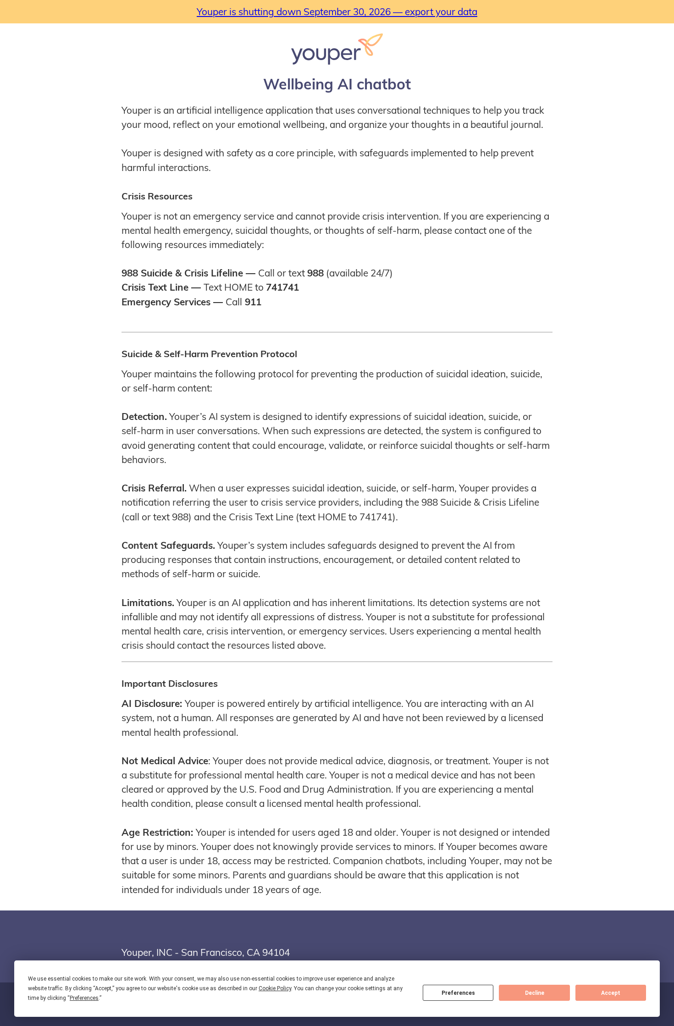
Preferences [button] (84, 998)
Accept (610, 993)
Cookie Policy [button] (275, 988)
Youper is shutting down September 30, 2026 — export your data (337, 11)
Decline (534, 993)
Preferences (458, 993)
